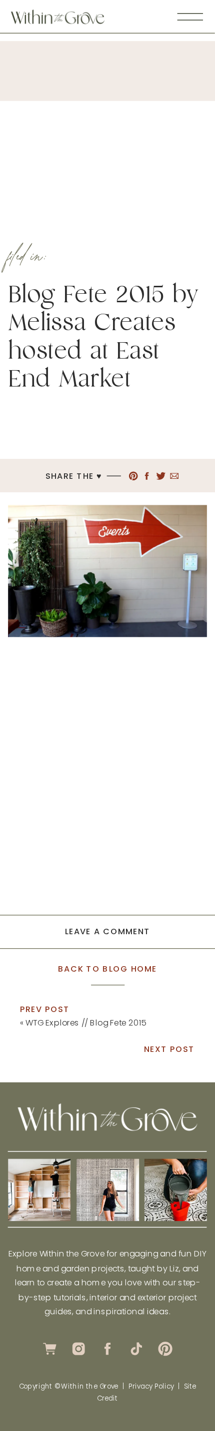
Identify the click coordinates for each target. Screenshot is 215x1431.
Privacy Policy (151, 1386)
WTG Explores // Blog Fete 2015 (86, 1022)
